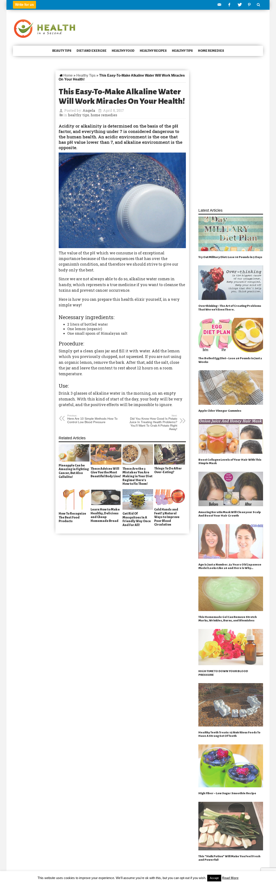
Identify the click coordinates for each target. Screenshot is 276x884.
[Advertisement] (230, 137)
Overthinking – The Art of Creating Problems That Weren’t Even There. (229, 307)
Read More (230, 878)
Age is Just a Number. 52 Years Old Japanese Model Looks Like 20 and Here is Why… (229, 566)
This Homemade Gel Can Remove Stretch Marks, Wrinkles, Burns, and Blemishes (227, 618)
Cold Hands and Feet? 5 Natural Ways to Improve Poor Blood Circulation (166, 517)
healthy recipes (153, 50)
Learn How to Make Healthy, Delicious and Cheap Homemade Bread (105, 515)
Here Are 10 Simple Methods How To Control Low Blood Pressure (92, 419)
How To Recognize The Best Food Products (72, 517)
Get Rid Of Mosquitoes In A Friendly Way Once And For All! (136, 519)
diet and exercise (92, 50)
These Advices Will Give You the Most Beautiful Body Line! (106, 472)
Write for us (24, 4)
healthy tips (182, 50)
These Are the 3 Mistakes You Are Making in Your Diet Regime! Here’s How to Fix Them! (137, 476)
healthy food (123, 50)
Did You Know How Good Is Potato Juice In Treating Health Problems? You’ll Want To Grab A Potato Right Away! (153, 422)
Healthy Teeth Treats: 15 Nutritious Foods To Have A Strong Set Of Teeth (229, 734)
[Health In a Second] (44, 28)
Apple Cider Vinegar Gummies (219, 410)
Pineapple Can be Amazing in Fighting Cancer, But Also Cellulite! (74, 471)
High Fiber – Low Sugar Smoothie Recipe (227, 793)
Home (68, 75)
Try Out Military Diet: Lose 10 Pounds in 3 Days (230, 257)
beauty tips (61, 50)
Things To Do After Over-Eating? (168, 470)
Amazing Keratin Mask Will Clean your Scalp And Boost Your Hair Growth (229, 514)
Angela (89, 110)
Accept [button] (214, 878)
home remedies (211, 50)
